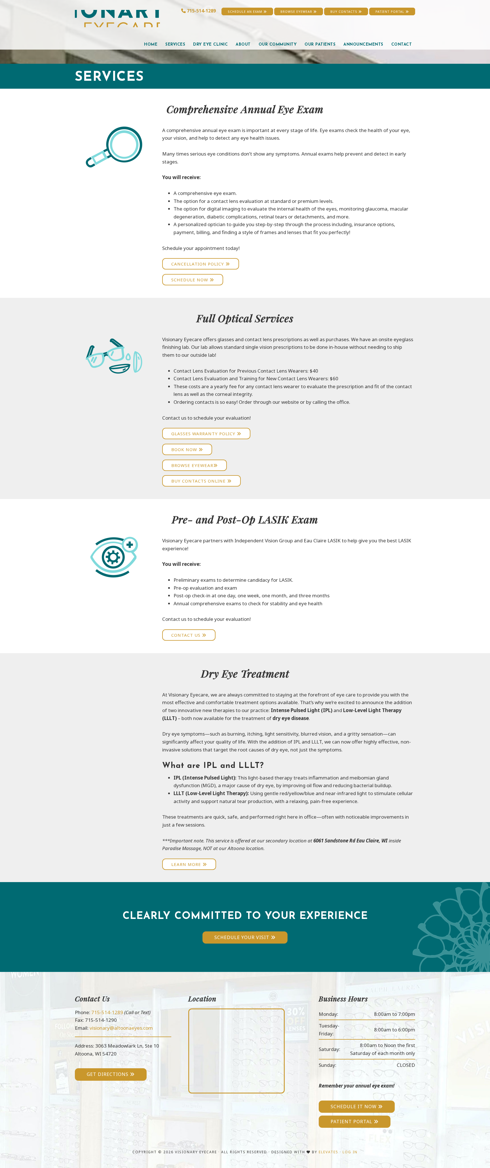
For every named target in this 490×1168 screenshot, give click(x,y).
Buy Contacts (344, 11)
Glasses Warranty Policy (204, 433)
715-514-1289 (201, 11)
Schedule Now (190, 280)
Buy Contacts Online (199, 481)
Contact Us (186, 635)
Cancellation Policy (198, 264)
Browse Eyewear (296, 11)
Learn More (186, 864)
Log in (350, 1152)
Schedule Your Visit (242, 937)
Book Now (184, 449)
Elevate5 (328, 1152)
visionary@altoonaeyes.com (121, 1028)
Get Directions (108, 1074)
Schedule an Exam (245, 11)
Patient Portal (390, 11)
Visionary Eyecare (117, 18)
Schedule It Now (354, 1106)
